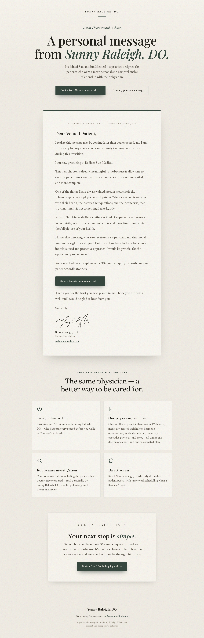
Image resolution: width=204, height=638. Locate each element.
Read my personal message (128, 90)
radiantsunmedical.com (67, 341)
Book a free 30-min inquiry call (80, 90)
